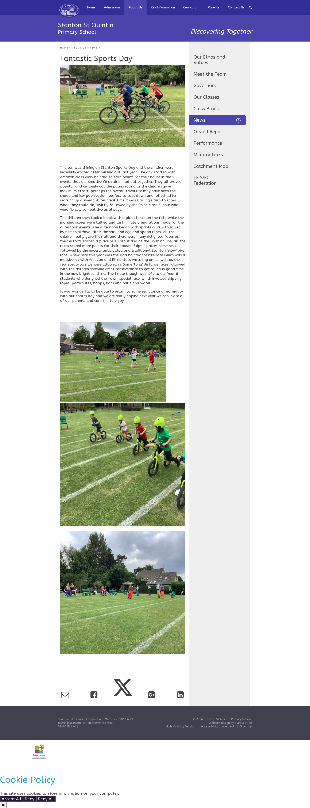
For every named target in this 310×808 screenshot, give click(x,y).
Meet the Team (210, 74)
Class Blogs (206, 109)
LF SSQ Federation (205, 180)
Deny (29, 798)
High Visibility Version (180, 726)
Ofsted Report (209, 132)
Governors (205, 85)
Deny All (46, 798)
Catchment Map (211, 166)
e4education (243, 723)
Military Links (208, 155)
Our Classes (206, 97)
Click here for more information (151, 793)
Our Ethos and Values (209, 59)
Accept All (11, 798)
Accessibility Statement (218, 726)
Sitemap (246, 726)
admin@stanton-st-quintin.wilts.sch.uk (85, 723)
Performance (208, 143)
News (199, 120)
